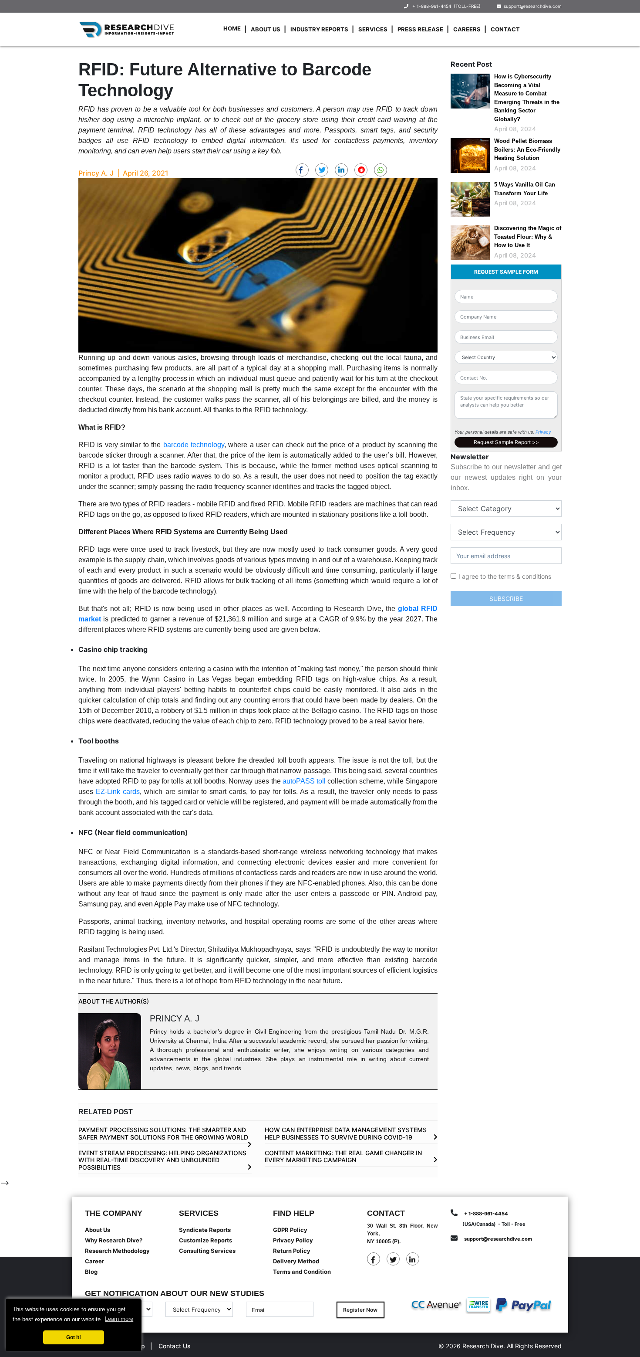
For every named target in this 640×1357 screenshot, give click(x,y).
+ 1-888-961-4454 (431, 6)
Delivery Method (296, 1261)
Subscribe (506, 598)
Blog (91, 1271)
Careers (467, 29)
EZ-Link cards (118, 791)
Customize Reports (205, 1240)
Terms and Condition (302, 1271)
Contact (505, 29)
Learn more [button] (119, 1319)
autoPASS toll (304, 781)
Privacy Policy (293, 1240)
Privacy (543, 431)
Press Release (420, 29)
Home (232, 28)
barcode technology (193, 444)
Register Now (360, 1309)
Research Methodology (117, 1250)
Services (372, 29)
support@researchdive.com (531, 6)
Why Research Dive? (113, 1240)
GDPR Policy (290, 1229)
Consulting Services (207, 1250)
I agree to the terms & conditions (504, 576)
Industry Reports (319, 29)
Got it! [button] (73, 1337)
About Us (265, 29)
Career (94, 1261)
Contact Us (174, 1346)
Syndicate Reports (205, 1229)
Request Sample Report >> (506, 442)
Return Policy (291, 1250)
